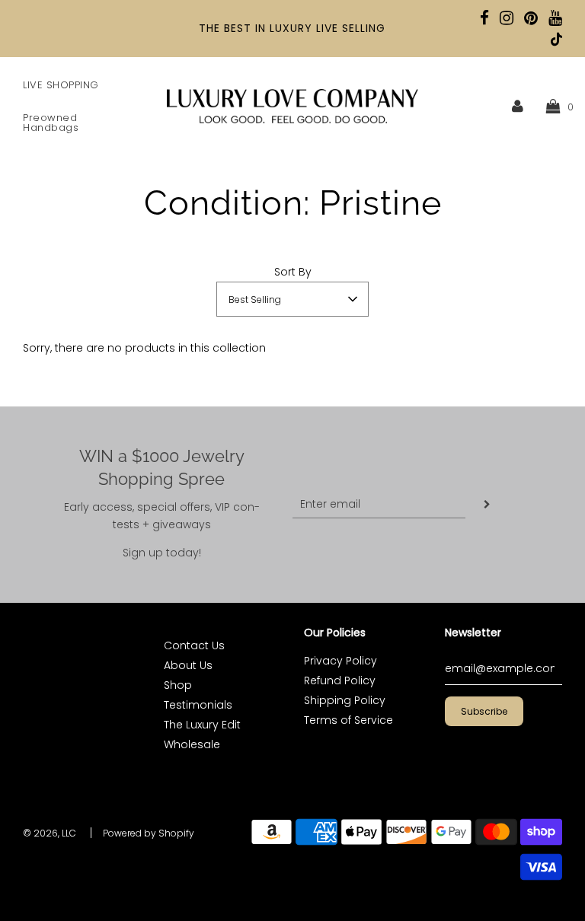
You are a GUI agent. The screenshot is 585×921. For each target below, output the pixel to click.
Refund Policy (340, 680)
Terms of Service (348, 720)
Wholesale (192, 744)
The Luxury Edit (202, 724)
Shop (178, 685)
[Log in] (517, 105)
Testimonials (198, 704)
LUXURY (291, 28)
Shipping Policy (344, 700)
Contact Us (194, 645)
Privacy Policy (340, 660)
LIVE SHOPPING (61, 85)
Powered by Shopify (148, 833)
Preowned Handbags (50, 122)
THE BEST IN (234, 28)
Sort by (293, 271)
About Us (188, 665)
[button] (292, 299)
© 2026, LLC (49, 833)
